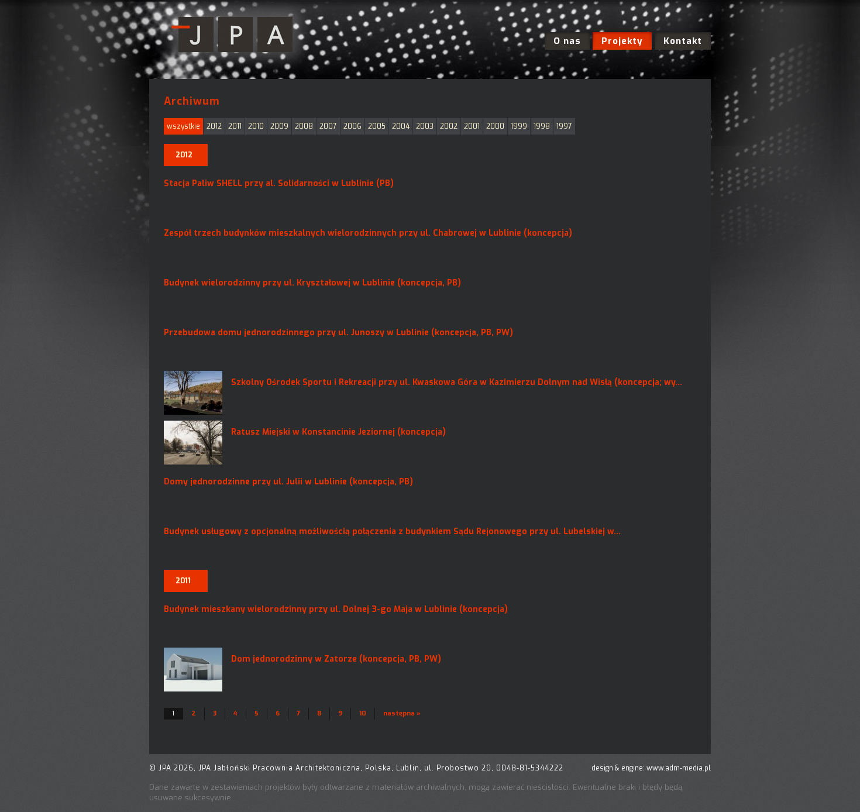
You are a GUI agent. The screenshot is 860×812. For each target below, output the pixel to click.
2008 (304, 126)
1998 (542, 126)
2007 (328, 126)
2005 (377, 126)
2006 (352, 126)
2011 (235, 126)
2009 (279, 126)
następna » (402, 713)
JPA (235, 35)
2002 (448, 126)
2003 (425, 126)
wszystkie (183, 126)
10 (362, 713)
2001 (472, 126)
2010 (256, 126)
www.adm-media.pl (678, 768)
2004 (401, 126)
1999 (519, 126)
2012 (214, 126)
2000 (495, 126)
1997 (564, 126)
